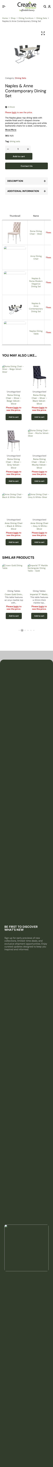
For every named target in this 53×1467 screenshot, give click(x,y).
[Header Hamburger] (3, 6)
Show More (10, 130)
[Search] (45, 7)
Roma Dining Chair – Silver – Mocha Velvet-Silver (39, 463)
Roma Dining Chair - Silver (36, 232)
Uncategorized (13, 391)
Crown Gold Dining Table (14, 594)
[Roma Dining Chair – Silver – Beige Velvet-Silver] (13, 376)
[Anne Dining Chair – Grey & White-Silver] (39, 504)
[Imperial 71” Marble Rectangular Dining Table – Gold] (39, 576)
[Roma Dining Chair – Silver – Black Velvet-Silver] (39, 376)
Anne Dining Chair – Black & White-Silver (14, 526)
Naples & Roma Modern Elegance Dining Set (36, 282)
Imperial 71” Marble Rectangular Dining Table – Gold (39, 594)
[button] (14, 417)
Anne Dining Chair (36, 257)
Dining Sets (41, 18)
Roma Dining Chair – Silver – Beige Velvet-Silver (13, 399)
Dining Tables (14, 591)
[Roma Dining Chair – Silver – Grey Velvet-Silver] (13, 440)
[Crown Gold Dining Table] (13, 576)
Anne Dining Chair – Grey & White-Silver (39, 526)
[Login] (49, 7)
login (14, 112)
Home (5, 18)
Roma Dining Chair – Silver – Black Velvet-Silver (39, 399)
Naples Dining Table (36, 332)
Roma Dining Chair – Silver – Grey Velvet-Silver (13, 463)
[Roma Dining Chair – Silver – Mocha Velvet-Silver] (39, 440)
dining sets (15, 141)
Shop (13, 18)
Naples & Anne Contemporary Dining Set (36, 307)
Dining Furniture (26, 18)
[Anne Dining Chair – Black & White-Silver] (13, 504)
